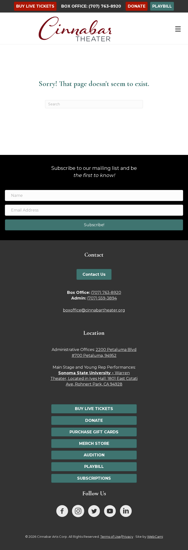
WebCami (155, 536)
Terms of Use (110, 536)
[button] (94, 224)
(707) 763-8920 (106, 292)
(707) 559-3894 (102, 298)
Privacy (127, 536)
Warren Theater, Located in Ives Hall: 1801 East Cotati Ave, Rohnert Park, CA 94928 (94, 379)
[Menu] (178, 29)
